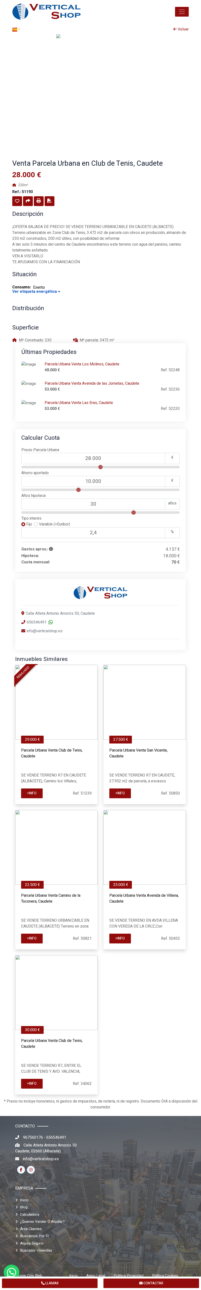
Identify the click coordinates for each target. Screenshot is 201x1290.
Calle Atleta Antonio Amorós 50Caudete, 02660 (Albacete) (46, 1148)
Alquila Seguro (31, 1243)
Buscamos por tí (34, 1236)
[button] (182, 12)
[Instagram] (31, 1170)
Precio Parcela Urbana (40, 450)
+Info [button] (32, 793)
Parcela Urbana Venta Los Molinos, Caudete (82, 364)
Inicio (24, 1200)
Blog (23, 1207)
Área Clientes (31, 1229)
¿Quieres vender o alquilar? (42, 1221)
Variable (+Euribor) (54, 524)
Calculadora (29, 1214)
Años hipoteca (33, 496)
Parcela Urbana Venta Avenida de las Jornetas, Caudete (92, 383)
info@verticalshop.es (45, 631)
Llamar (52, 1283)
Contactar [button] (153, 1283)
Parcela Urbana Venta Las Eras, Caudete (79, 403)
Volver (183, 29)
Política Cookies (165, 1275)
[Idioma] (56, 29)
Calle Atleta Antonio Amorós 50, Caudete (60, 613)
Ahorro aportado (35, 473)
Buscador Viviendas (36, 1250)
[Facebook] (21, 1170)
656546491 (37, 622)
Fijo (29, 524)
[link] (46, 12)
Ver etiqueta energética (35, 292)
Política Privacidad (128, 1275)
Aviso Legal (95, 1275)
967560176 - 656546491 (44, 1137)
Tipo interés (31, 518)
